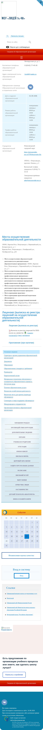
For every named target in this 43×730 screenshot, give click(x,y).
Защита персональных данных (22, 466)
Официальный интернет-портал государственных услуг (22, 593)
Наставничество (22, 489)
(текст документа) (24, 335)
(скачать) (30, 333)
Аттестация (22, 447)
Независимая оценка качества (21, 555)
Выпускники (22, 480)
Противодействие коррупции (22, 427)
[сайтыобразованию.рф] (39, 3)
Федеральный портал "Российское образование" (20, 614)
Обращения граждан (22, 423)
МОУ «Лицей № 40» (13, 18)
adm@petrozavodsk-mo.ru (32, 180)
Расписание (22, 470)
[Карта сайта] (7, 36)
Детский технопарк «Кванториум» (22, 494)
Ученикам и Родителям (22, 442)
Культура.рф (10, 598)
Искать (30, 42)
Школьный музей (22, 475)
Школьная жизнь (22, 456)
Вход (21, 576)
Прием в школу (22, 451)
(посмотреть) (13, 335)
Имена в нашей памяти (22, 499)
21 (26, 536)
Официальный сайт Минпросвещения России (19, 603)
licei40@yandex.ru (30, 74)
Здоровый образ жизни (22, 461)
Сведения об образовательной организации (21, 52)
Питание (22, 437)
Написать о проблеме (14, 675)
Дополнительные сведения (22, 432)
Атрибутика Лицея (22, 485)
